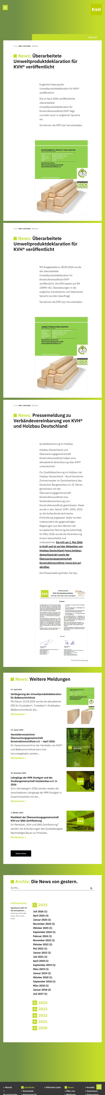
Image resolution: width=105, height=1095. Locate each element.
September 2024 (42, 932)
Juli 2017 (38, 993)
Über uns (70, 1091)
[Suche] (12, 7)
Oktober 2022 (41, 944)
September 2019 (42, 965)
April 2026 (39, 915)
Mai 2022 (38, 948)
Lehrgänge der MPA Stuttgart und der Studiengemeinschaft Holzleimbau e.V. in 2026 (34, 781)
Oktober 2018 (41, 977)
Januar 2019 (40, 973)
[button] (5, 7)
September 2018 (42, 981)
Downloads (28, 1091)
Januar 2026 (40, 919)
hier (63, 125)
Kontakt (90, 1087)
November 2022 (42, 940)
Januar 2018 (40, 989)
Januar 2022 (40, 952)
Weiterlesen (17, 714)
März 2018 (39, 985)
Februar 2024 (40, 936)
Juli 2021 (38, 956)
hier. (75, 573)
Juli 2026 (38, 911)
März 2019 (39, 969)
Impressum (92, 1091)
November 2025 (42, 923)
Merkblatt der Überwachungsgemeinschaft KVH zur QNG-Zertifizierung (35, 819)
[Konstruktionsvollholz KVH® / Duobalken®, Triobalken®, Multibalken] (96, 9)
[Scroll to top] (99, 1086)
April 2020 (39, 961)
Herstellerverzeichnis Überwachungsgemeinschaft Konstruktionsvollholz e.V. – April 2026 (33, 738)
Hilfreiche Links (53, 1087)
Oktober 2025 (41, 928)
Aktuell (8, 1087)
